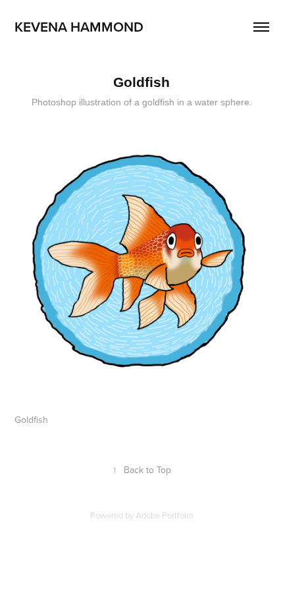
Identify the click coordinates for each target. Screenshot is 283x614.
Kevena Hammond (78, 26)
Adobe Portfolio (164, 515)
